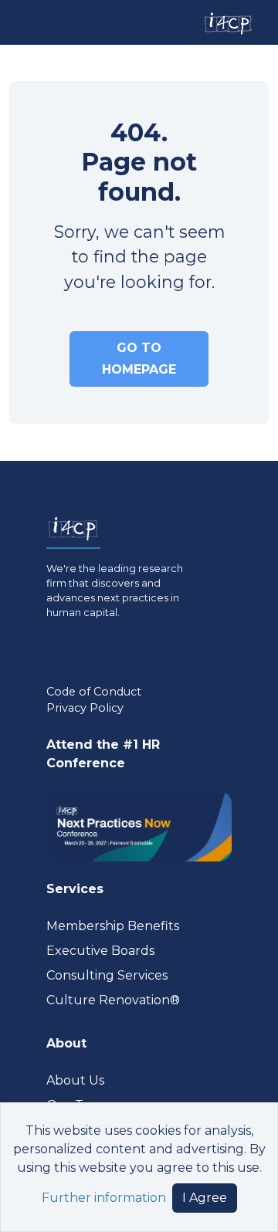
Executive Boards (100, 950)
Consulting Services (107, 975)
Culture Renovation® (113, 1000)
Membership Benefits (112, 926)
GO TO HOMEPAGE (139, 358)
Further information (104, 1197)
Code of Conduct (93, 692)
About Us (75, 1080)
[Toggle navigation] (25, 22)
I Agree (204, 1197)
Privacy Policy (85, 708)
